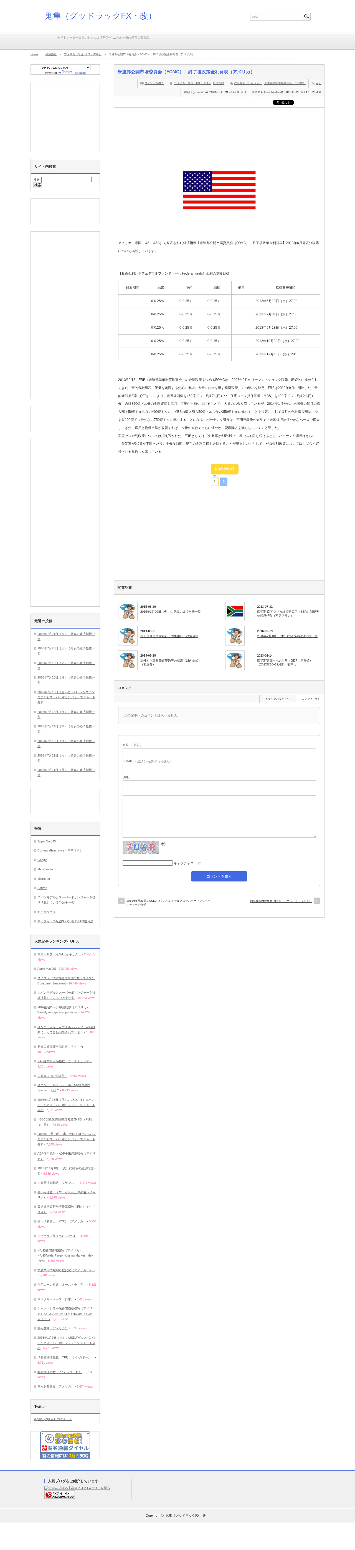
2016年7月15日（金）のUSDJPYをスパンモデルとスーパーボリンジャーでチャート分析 (66, 697)
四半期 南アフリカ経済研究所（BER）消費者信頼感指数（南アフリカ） (288, 613)
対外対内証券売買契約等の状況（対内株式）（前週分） (170, 662)
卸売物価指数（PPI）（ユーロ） (59, 1372)
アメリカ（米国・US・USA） (192, 83)
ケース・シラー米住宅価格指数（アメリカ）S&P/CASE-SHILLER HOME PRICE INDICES (64, 1313)
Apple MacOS (46, 841)
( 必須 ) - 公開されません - (147, 761)
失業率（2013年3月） (52, 1075)
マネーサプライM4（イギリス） (59, 954)
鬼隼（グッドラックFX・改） (100, 15)
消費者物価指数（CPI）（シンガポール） (65, 1357)
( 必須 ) (132, 745)
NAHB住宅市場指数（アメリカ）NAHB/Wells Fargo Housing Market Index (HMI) (65, 1255)
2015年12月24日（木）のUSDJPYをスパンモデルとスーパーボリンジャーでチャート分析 (66, 1139)
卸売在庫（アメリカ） (52, 1328)
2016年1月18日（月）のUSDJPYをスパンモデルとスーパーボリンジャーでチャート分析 (66, 1105)
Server (42, 888)
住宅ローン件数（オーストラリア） (61, 1284)
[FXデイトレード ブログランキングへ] (59, 1497)
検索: (37, 179)
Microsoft (43, 878)
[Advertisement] (219, 128)
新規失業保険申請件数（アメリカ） (61, 1046)
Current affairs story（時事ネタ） (60, 850)
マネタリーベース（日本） (55, 1299)
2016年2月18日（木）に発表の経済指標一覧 (287, 636)
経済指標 (218, 83)
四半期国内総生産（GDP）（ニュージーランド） (281, 901)
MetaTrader (45, 869)
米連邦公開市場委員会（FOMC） (285, 83)
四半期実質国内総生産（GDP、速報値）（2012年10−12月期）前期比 (285, 662)
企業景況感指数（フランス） (57, 1182)
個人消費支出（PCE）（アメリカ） (61, 1221)
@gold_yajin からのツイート (53, 1419)
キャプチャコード (187, 863)
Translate (79, 72)
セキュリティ (46, 911)
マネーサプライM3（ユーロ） (57, 1235)
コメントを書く (154, 83)
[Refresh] (164, 845)
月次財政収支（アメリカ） (55, 1386)
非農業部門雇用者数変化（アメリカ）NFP (66, 1270)
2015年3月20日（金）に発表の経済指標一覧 (170, 611)
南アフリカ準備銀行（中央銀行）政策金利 (169, 636)
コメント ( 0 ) (310, 698)
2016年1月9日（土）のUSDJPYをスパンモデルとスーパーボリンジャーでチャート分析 (66, 1343)
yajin (318, 83)
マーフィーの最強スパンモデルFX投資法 (65, 921)
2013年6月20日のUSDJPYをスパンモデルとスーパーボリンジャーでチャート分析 (168, 902)
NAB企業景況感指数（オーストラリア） (64, 1061)
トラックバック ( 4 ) (277, 698)
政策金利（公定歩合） (248, 83)
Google (42, 859)
